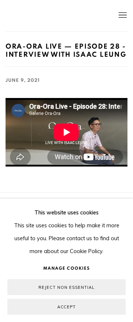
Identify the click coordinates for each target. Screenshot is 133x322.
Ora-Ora (55, 15)
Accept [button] (66, 306)
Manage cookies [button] (66, 268)
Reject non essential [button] (66, 287)
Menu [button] (121, 15)
